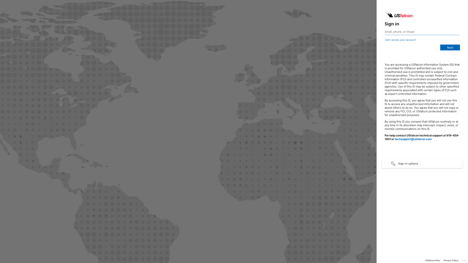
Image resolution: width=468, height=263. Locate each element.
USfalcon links (432, 260)
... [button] (464, 260)
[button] (422, 163)
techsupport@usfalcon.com (413, 139)
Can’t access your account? (400, 39)
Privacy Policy (451, 260)
